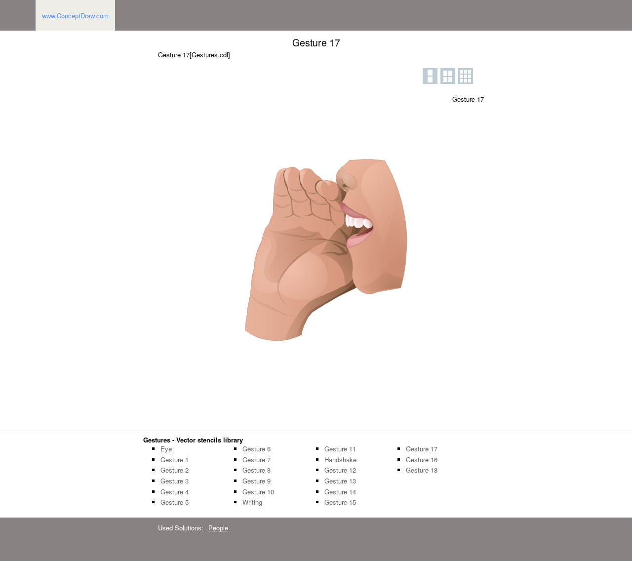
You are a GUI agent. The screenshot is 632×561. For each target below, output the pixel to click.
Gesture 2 (174, 470)
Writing (252, 502)
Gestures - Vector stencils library (193, 439)
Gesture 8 (256, 470)
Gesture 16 (421, 460)
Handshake (340, 460)
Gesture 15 (340, 502)
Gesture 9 (256, 481)
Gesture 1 (174, 460)
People (218, 527)
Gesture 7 (256, 460)
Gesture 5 (174, 502)
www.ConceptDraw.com (75, 15)
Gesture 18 (421, 470)
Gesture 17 (421, 449)
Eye (166, 449)
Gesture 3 (174, 481)
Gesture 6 (256, 449)
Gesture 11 (340, 449)
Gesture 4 (174, 492)
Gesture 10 (258, 492)
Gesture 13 (340, 481)
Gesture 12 (340, 470)
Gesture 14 (340, 492)
